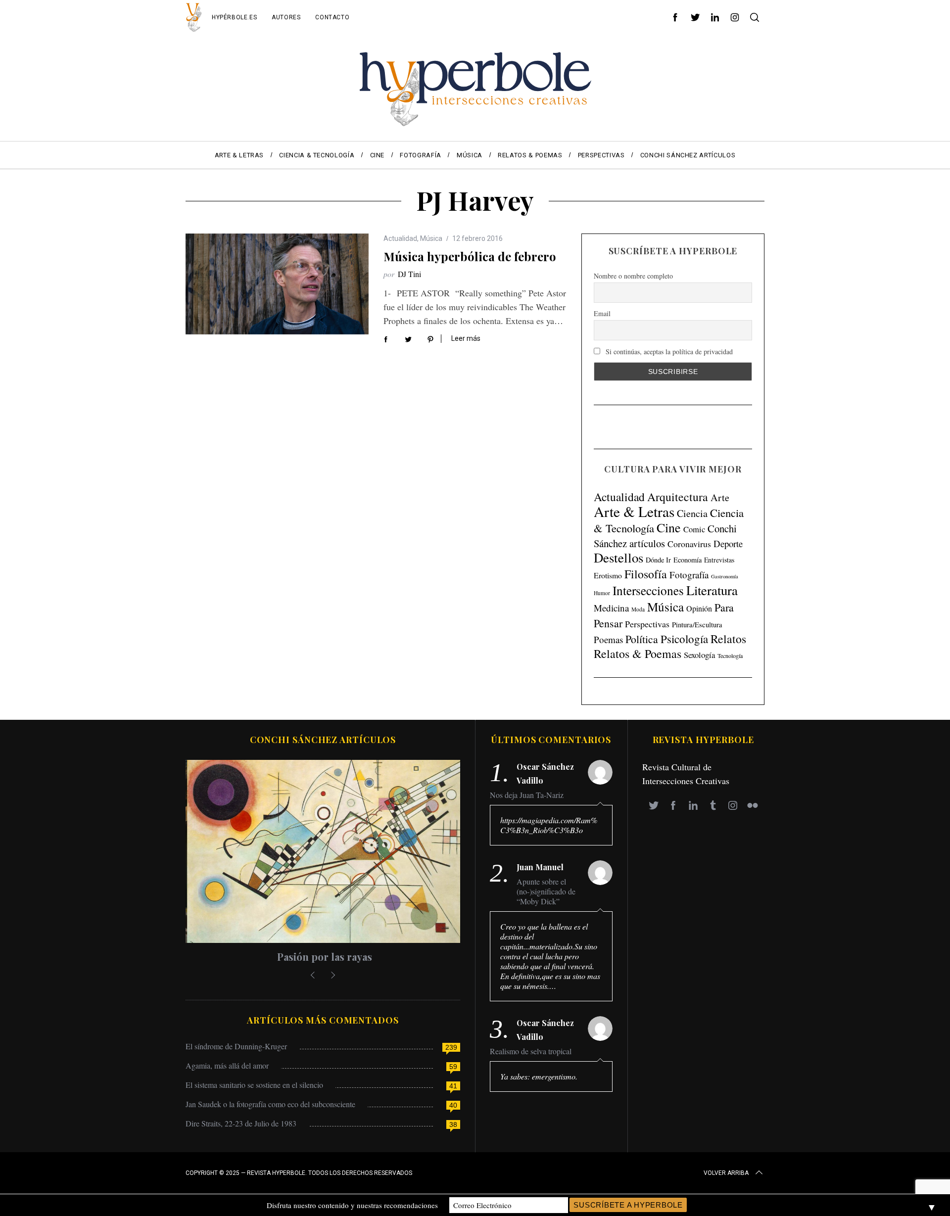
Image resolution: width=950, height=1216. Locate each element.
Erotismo (608, 575)
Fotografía (689, 574)
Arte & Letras (634, 511)
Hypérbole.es (234, 17)
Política (641, 639)
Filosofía (645, 574)
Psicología (684, 638)
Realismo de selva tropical (530, 1051)
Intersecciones (648, 590)
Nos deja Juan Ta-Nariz (527, 795)
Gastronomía (724, 576)
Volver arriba (726, 1172)
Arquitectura (677, 497)
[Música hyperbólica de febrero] (277, 284)
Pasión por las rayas (323, 956)
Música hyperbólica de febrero (469, 256)
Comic (694, 529)
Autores (286, 17)
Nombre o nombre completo (633, 276)
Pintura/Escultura (697, 624)
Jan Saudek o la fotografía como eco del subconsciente (270, 1104)
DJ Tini (409, 274)
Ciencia (692, 513)
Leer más (465, 338)
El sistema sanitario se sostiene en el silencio (254, 1084)
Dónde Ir (658, 559)
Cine (669, 527)
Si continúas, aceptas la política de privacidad (668, 351)
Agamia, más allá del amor (227, 1065)
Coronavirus (689, 544)
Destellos (618, 557)
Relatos (728, 639)
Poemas (608, 639)
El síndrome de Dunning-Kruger (236, 1046)
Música (431, 238)
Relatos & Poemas (637, 653)
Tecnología (730, 655)
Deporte (728, 543)
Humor (602, 593)
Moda (638, 609)
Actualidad (400, 238)
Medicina (611, 608)
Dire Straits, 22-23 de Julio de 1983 (241, 1123)
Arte (720, 497)
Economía (687, 559)
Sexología (699, 654)
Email (602, 314)
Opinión (699, 608)
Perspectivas (647, 624)
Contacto (332, 17)
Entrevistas (719, 559)
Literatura (712, 590)
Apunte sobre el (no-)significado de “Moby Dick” (546, 891)
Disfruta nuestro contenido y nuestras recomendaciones (352, 1205)
